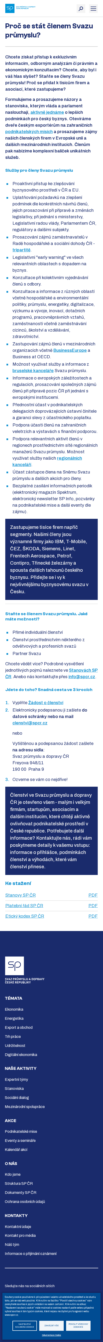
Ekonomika (14, 1009)
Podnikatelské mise (21, 1131)
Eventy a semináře (20, 1141)
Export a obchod (19, 1027)
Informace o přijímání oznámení (31, 1254)
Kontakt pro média (20, 1235)
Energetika (14, 1018)
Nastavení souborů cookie (24, 1325)
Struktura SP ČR (19, 1183)
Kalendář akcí (16, 1150)
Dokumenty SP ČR (20, 1193)
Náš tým (12, 1245)
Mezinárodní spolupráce (25, 1107)
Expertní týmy (16, 1079)
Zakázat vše (51, 1326)
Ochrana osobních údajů (25, 1202)
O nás (11, 1163)
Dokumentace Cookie (51, 1335)
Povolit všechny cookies (78, 1325)
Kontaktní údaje (18, 1227)
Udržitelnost (15, 1046)
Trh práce (13, 1037)
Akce (10, 1120)
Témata (13, 998)
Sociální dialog (17, 1098)
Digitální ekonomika (21, 1055)
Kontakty (16, 1215)
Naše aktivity (20, 1068)
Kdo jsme (13, 1174)
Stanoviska (14, 1089)
